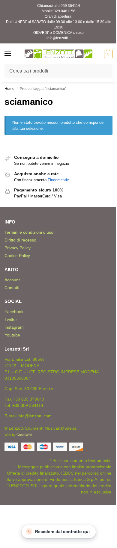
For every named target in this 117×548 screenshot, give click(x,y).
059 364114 (70, 6)
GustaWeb (24, 435)
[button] (107, 54)
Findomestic (58, 180)
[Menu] (13, 53)
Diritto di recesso (20, 240)
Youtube (12, 335)
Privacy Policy (17, 247)
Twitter (10, 319)
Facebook (13, 311)
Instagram (14, 327)
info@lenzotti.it (58, 38)
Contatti (11, 287)
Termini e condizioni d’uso (28, 232)
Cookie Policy (17, 255)
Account (12, 279)
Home (9, 89)
